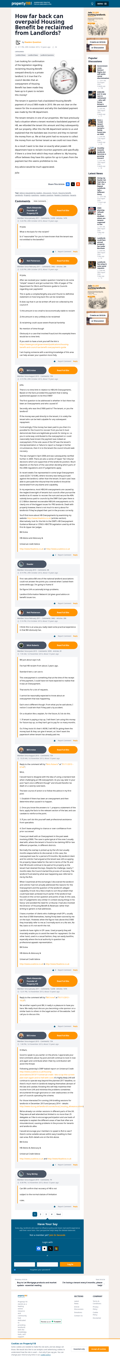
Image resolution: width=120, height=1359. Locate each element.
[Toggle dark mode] (92, 3)
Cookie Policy (95, 1313)
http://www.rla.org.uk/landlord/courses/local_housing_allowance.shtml (51, 1106)
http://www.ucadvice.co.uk (58, 549)
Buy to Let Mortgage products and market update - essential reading (36, 1284)
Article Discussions (78, 1308)
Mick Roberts (52, 764)
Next (58, 1214)
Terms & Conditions (97, 1302)
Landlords (19, 195)
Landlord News (21, 55)
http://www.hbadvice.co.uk (39, 518)
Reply (75, 251)
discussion (47, 193)
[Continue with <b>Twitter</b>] (50, 1248)
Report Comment (64, 251)
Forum (54, 193)
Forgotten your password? (40, 1270)
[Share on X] (73, 184)
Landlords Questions (47, 55)
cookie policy (45, 1355)
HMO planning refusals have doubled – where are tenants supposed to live (101, 216)
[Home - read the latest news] (50, 3)
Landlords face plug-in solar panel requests (102, 265)
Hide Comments (40, 201)
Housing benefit (64, 193)
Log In (70, 1264)
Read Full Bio (63, 210)
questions (35, 195)
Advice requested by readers (31, 193)
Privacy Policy (95, 1308)
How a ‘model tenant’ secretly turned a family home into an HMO (101, 127)
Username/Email (20, 1260)
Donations (78, 1312)
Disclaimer (97, 1318)
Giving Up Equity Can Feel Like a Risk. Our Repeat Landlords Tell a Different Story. (101, 186)
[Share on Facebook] (68, 184)
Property (27, 195)
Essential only (79, 1349)
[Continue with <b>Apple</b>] (44, 1248)
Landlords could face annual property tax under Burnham (101, 243)
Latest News (76, 1302)
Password (40, 1260)
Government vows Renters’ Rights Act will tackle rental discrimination (102, 72)
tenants (73, 195)
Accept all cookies (98, 1349)
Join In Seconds (57, 1235)
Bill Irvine (50, 997)
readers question (46, 195)
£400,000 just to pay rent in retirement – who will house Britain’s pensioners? (102, 99)
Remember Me (22, 1270)
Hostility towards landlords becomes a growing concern (101, 153)
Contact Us (78, 1316)
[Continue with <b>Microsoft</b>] (56, 1248)
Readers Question (33, 42)
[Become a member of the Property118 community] (97, 23)
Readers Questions (61, 195)
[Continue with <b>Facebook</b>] (38, 1248)
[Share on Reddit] (78, 184)
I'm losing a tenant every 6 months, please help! (82, 1284)
